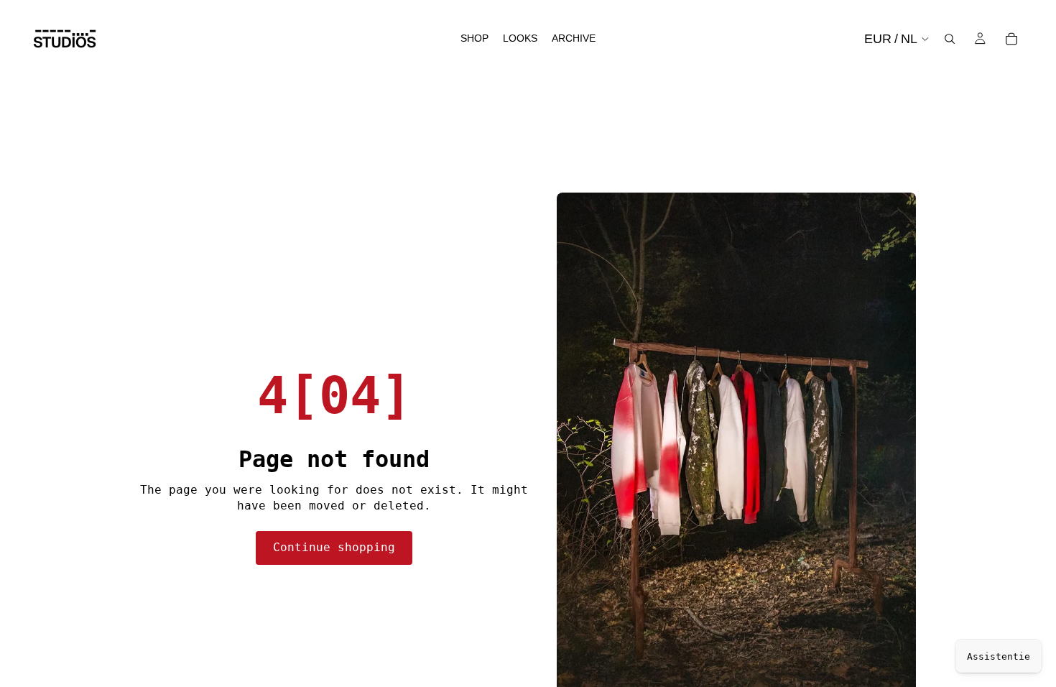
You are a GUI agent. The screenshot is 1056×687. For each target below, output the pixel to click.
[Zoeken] (949, 39)
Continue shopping (334, 547)
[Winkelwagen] (1011, 39)
